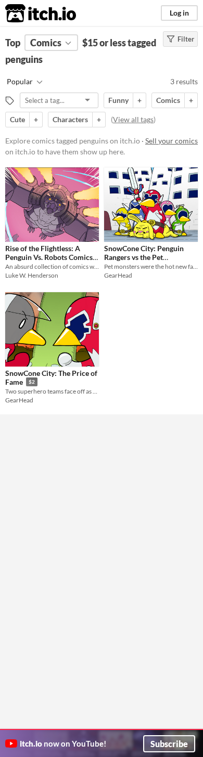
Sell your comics (171, 140)
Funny (118, 100)
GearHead (118, 275)
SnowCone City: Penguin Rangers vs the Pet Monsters (144, 257)
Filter (185, 39)
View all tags (133, 119)
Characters (70, 119)
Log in (179, 12)
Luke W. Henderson (31, 275)
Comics (168, 100)
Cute (17, 119)
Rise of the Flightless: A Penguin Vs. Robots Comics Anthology (49, 257)
